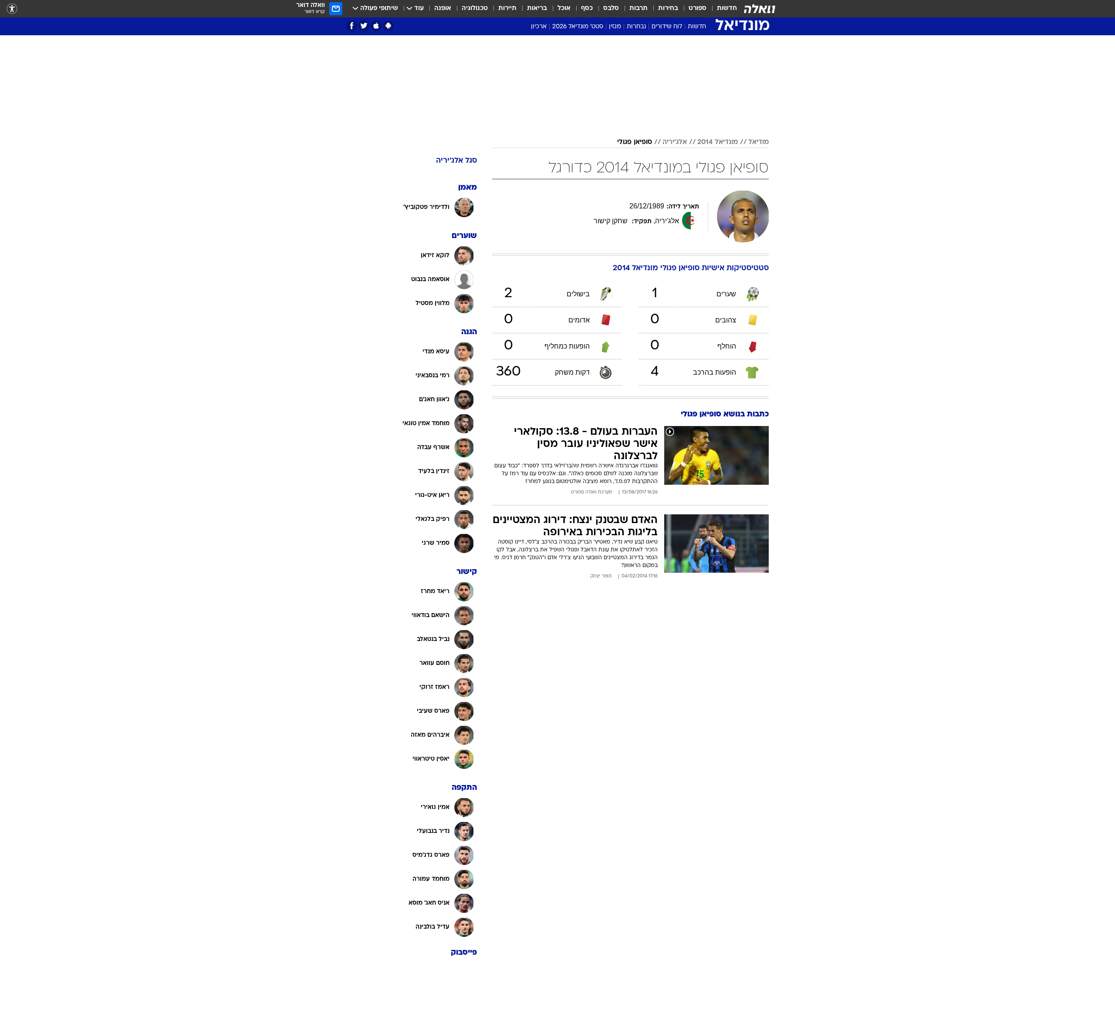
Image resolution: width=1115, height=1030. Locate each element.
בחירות (668, 8)
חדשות (727, 8)
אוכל (564, 8)
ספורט (697, 8)
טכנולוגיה (475, 8)
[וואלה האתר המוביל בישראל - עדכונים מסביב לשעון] (759, 8)
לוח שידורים (667, 27)
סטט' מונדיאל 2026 (577, 27)
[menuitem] (721, 8)
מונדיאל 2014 (717, 142)
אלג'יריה (674, 142)
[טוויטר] (363, 25)
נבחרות (636, 27)
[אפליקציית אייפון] (376, 25)
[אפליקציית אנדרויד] (388, 25)
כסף (587, 8)
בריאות (537, 8)
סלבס (611, 8)
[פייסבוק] (351, 25)
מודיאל (758, 142)
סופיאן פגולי (634, 142)
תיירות (507, 8)
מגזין (615, 27)
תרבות (638, 8)
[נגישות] (12, 8)
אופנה (442, 8)
